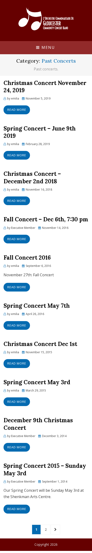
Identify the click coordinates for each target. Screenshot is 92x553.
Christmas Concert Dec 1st (40, 344)
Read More (16, 110)
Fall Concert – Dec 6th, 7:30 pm (46, 219)
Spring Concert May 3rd (37, 382)
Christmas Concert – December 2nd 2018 (32, 177)
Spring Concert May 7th (37, 305)
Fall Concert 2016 (27, 257)
